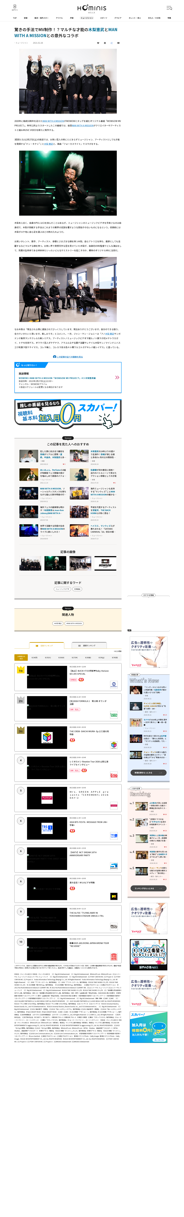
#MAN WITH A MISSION (74, 623)
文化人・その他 (154, 18)
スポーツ (103, 18)
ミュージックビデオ (62, 589)
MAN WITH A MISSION (53, 120)
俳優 (25, 18)
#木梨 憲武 (57, 623)
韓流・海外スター (42, 18)
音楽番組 (77, 589)
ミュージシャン (87, 18)
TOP (15, 18)
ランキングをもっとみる (144, 888)
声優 (71, 18)
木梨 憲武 (48, 143)
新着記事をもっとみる (143, 772)
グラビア (117, 18)
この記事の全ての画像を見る (70, 356)
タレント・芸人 (135, 18)
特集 (169, 18)
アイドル (59, 18)
